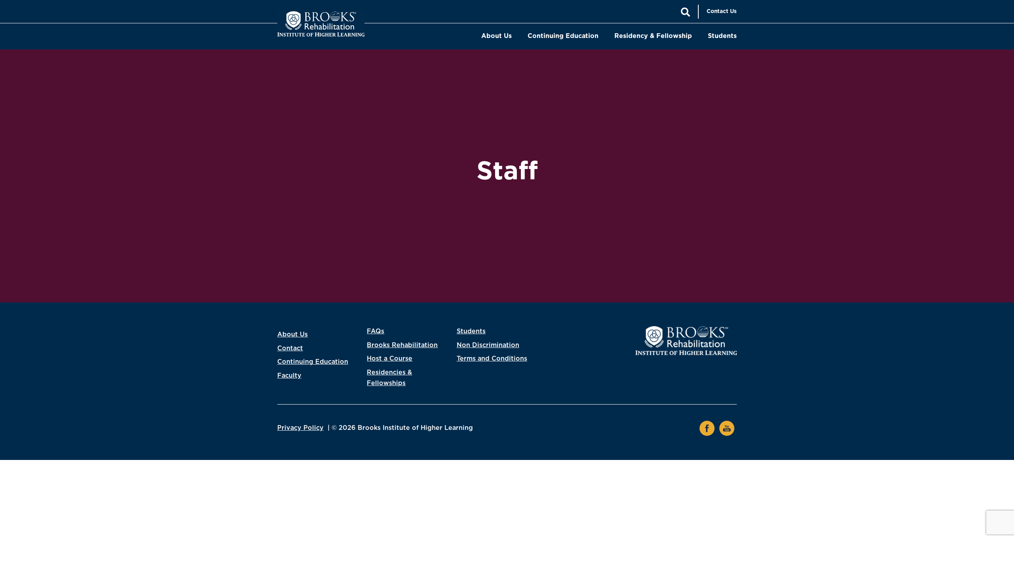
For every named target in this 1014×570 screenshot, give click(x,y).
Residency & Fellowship (653, 36)
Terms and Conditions (492, 358)
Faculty (289, 375)
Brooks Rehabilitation (402, 345)
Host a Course (389, 358)
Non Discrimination (488, 345)
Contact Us (722, 11)
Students (722, 36)
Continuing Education (563, 36)
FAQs (375, 331)
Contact (290, 348)
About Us (496, 36)
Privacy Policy (300, 428)
